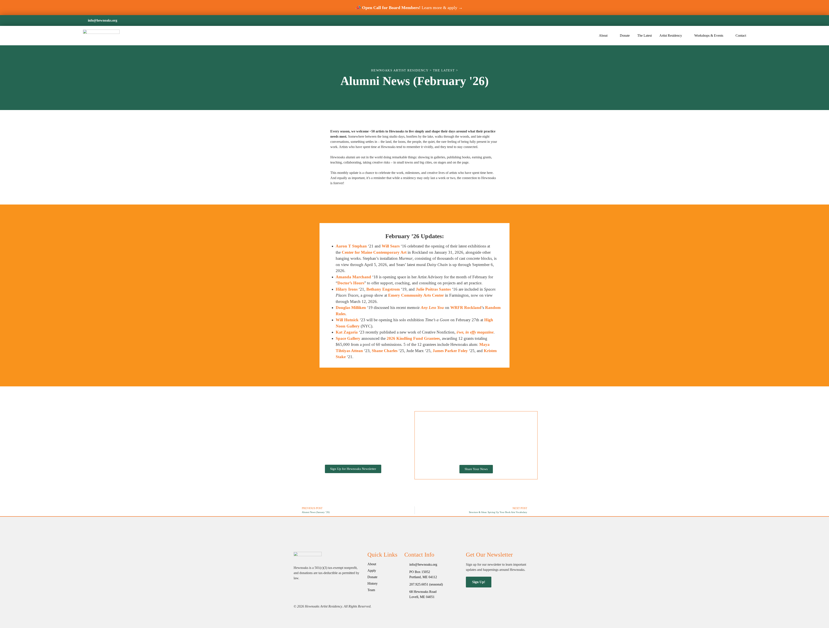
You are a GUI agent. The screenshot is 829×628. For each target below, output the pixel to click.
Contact (741, 35)
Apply (371, 570)
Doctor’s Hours (350, 283)
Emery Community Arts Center (416, 295)
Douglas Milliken (351, 307)
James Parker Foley (450, 350)
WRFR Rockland (465, 307)
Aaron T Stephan (351, 246)
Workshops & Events (708, 35)
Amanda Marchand (353, 277)
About (371, 564)
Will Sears (391, 246)
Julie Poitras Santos (433, 289)
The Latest (644, 35)
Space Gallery (348, 338)
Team (371, 590)
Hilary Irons (347, 289)
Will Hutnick (347, 320)
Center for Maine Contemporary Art (374, 252)
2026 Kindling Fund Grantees (413, 338)
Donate (625, 35)
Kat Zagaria (347, 332)
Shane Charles (384, 350)
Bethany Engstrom (383, 289)
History (372, 583)
